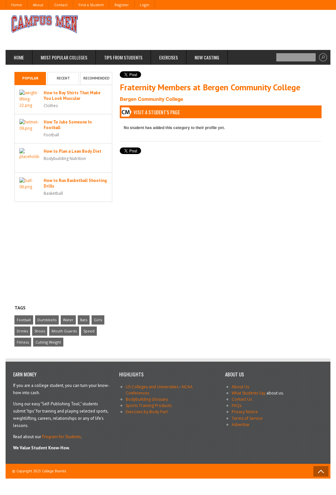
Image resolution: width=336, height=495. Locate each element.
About (38, 4)
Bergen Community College (151, 98)
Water (68, 319)
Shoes (39, 330)
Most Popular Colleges (64, 57)
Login (144, 4)
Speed (88, 330)
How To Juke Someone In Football (68, 124)
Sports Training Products (149, 405)
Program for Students (61, 436)
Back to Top (320, 471)
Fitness (23, 342)
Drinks (22, 330)
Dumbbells (46, 319)
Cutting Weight (48, 342)
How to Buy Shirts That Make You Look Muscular (72, 95)
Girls (98, 319)
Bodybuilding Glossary (147, 399)
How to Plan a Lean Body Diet (72, 151)
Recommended (96, 78)
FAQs (237, 405)
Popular (30, 78)
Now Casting (207, 57)
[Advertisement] (202, 29)
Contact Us (242, 399)
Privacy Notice (245, 412)
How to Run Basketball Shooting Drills (75, 183)
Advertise (240, 424)
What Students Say (248, 393)
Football (24, 319)
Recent (63, 78)
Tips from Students (123, 57)
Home (16, 4)
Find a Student (91, 4)
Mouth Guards (64, 330)
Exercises (168, 57)
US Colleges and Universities (152, 387)
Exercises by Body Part (147, 412)
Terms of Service (247, 418)
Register (122, 4)
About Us (240, 387)
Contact (61, 4)
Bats (83, 319)
